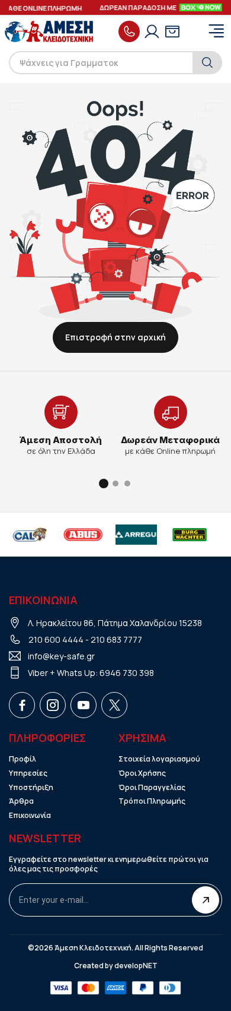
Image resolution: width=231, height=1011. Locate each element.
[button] (103, 483)
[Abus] (83, 535)
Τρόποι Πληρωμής (151, 801)
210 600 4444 (56, 639)
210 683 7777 (116, 639)
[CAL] (29, 535)
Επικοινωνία (30, 815)
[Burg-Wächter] (189, 535)
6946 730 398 (127, 672)
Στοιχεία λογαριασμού (159, 759)
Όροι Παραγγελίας (151, 787)
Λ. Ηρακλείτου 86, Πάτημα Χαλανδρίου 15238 (115, 622)
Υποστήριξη (31, 787)
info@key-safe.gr (61, 656)
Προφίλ (22, 759)
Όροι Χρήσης (142, 773)
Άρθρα (21, 801)
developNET (136, 966)
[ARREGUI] (136, 535)
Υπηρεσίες (28, 773)
